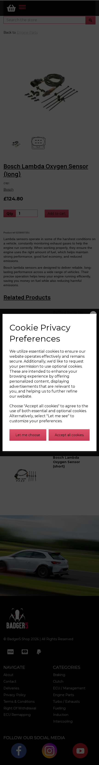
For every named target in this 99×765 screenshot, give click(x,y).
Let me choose (27, 435)
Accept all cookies (69, 435)
